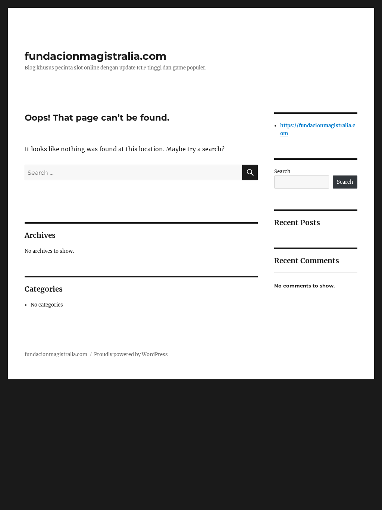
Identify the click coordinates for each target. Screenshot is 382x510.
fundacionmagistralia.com (95, 56)
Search (282, 171)
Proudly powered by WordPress (131, 354)
